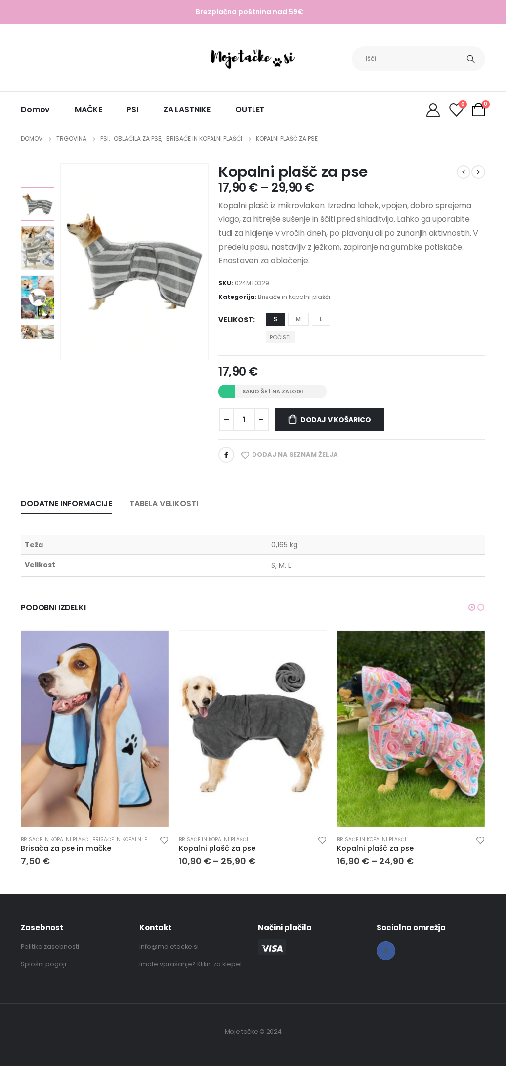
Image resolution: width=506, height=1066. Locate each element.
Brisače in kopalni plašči (294, 297)
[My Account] (433, 109)
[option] (37, 204)
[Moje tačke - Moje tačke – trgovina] (253, 59)
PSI (132, 109)
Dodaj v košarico (335, 420)
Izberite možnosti (152, 647)
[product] (95, 729)
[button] (471, 607)
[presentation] (61, 262)
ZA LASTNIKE (187, 109)
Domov (35, 109)
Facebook (226, 455)
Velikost (235, 320)
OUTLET (249, 109)
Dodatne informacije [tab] (66, 503)
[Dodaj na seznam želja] (164, 839)
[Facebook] (386, 950)
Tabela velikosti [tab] (163, 503)
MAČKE (88, 109)
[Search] (471, 59)
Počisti (280, 337)
